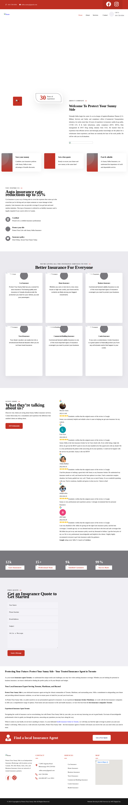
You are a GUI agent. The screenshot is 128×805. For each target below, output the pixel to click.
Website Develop (92, 801)
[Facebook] (108, 4)
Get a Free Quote (102, 738)
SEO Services (104, 801)
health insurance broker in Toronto (68, 722)
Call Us (117, 12)
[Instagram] (116, 4)
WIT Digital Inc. (116, 801)
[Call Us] (111, 14)
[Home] (7, 14)
